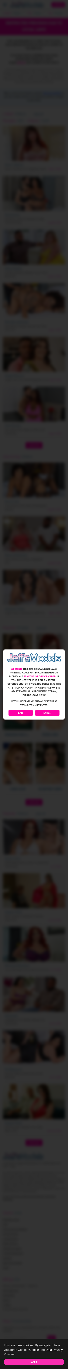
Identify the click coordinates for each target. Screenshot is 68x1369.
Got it (34, 1362)
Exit (20, 713)
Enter (47, 713)
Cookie (34, 1349)
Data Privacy (54, 1349)
